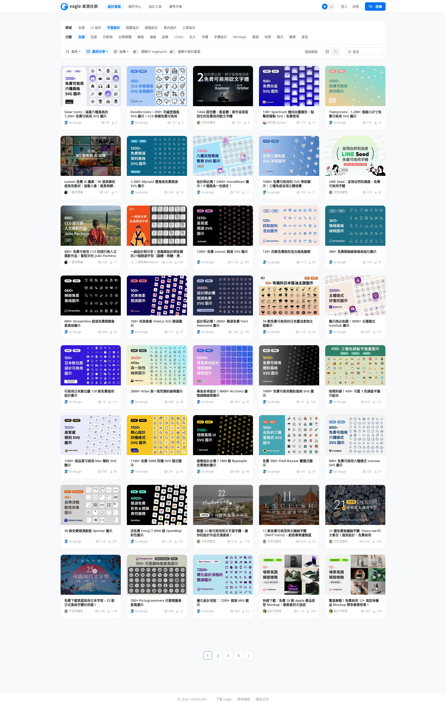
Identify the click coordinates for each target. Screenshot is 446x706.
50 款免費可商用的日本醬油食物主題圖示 (288, 323)
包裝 (94, 37)
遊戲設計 (151, 27)
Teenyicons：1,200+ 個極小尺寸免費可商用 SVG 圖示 (355, 114)
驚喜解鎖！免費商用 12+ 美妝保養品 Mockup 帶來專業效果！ (354, 602)
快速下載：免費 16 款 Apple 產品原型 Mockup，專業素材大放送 (289, 602)
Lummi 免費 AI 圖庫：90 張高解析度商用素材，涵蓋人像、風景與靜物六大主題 (90, 184)
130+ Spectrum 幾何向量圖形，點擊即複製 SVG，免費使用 (288, 114)
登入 (344, 6)
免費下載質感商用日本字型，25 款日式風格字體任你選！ (89, 602)
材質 (268, 37)
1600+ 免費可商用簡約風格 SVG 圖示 (288, 393)
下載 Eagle (224, 699)
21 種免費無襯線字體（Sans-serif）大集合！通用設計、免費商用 (355, 533)
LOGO (179, 37)
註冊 (355, 6)
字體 (205, 37)
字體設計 (220, 37)
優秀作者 (175, 6)
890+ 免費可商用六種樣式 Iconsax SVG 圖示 (354, 463)
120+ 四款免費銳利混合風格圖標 (286, 252)
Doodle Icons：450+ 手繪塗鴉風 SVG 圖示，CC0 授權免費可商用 (155, 114)
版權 (122, 51)
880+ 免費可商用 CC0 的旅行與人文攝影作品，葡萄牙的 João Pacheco (90, 254)
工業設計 (188, 27)
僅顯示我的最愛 (189, 51)
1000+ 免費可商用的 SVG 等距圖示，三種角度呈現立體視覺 (287, 184)
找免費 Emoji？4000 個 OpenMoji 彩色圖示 (156, 533)
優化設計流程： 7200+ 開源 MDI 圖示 (223, 602)
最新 (74, 51)
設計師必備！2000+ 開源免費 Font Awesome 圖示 (222, 323)
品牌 (165, 37)
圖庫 (292, 37)
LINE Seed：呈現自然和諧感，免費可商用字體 (354, 184)
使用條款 (243, 699)
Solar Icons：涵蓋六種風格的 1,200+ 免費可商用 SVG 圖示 (86, 114)
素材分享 (98, 51)
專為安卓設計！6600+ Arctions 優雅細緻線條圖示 (222, 393)
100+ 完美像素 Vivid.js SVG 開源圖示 (156, 323)
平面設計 (113, 27)
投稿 (378, 6)
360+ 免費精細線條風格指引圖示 (353, 252)
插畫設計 (132, 27)
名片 (192, 37)
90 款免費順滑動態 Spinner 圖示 (88, 531)
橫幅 (140, 37)
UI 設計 (96, 27)
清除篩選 (311, 51)
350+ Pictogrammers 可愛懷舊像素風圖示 (156, 602)
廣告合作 (262, 699)
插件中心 (134, 6)
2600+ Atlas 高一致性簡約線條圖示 (157, 391)
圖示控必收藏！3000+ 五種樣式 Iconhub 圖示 (352, 323)
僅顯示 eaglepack (154, 51)
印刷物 (108, 37)
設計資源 (114, 6)
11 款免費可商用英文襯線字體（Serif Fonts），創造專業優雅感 (287, 533)
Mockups (239, 37)
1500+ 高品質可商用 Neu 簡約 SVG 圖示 (90, 463)
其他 (305, 37)
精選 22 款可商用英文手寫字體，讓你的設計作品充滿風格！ (222, 533)
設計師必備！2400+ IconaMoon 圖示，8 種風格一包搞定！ (223, 184)
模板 (255, 37)
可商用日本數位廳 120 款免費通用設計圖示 (89, 393)
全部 (81, 27)
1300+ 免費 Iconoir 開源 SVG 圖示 (222, 252)
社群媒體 (124, 37)
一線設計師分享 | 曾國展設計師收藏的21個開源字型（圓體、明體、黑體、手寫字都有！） (157, 254)
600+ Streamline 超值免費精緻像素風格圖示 (89, 323)
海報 (153, 37)
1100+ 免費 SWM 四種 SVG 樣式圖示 (156, 463)
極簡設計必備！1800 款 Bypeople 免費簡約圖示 (222, 463)
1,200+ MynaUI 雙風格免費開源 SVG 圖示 (154, 184)
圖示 (280, 37)
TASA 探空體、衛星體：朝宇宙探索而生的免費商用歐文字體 (222, 114)
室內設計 (170, 27)
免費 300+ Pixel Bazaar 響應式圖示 (288, 463)
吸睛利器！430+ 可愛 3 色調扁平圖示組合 (354, 393)
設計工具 (155, 6)
